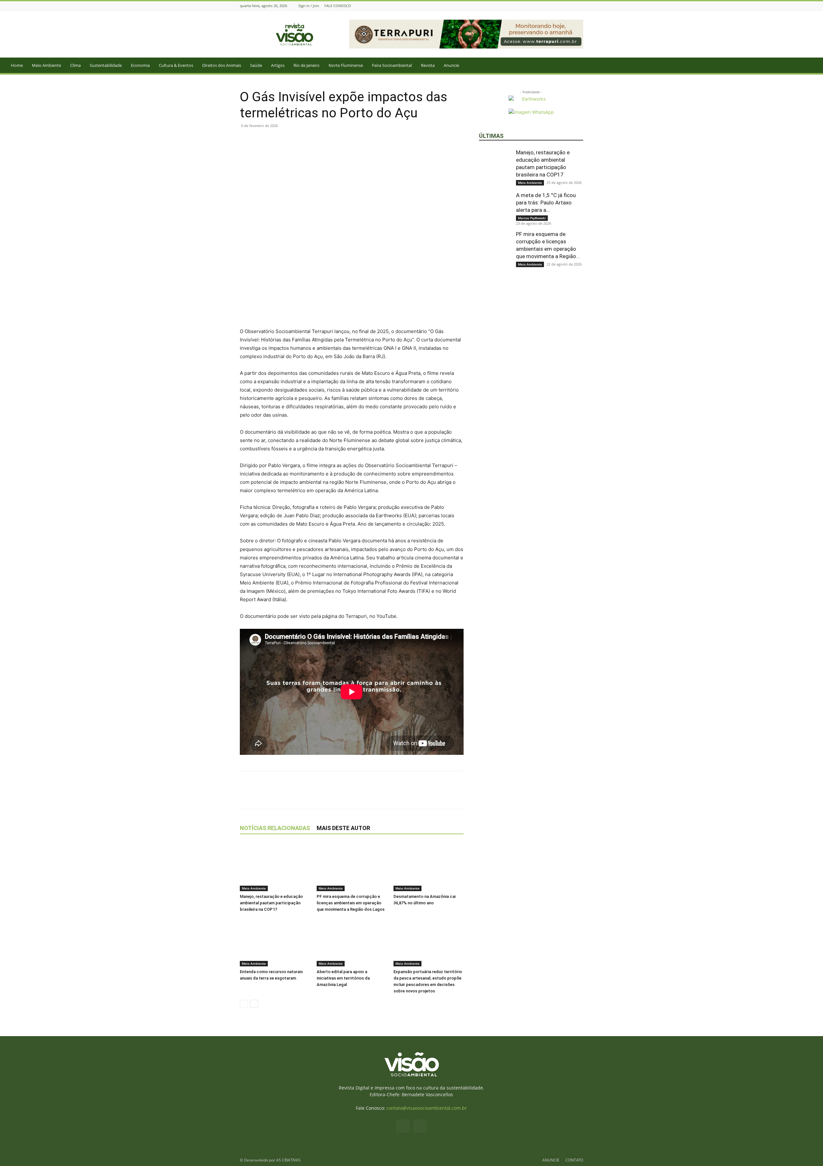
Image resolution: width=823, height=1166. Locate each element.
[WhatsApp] (275, 140)
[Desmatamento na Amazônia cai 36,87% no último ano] (428, 867)
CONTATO (574, 1160)
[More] (320, 140)
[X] (261, 140)
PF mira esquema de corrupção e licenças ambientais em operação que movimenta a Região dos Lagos (350, 903)
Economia (140, 65)
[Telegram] (305, 140)
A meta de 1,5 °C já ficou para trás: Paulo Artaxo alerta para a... (546, 202)
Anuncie (451, 65)
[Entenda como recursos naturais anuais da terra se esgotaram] (275, 942)
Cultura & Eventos (176, 65)
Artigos (278, 65)
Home (17, 65)
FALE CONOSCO (337, 5)
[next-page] (254, 1004)
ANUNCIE (550, 1160)
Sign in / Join (308, 5)
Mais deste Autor (343, 828)
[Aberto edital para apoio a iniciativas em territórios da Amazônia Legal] (352, 942)
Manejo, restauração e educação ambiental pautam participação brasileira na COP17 (271, 903)
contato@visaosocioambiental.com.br (426, 1108)
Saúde (256, 65)
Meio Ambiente (46, 65)
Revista (428, 65)
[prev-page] (244, 1004)
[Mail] (579, 5)
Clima (75, 65)
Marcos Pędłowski (532, 218)
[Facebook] (571, 5)
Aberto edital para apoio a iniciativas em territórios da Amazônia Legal (343, 978)
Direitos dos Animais (221, 65)
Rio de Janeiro (307, 65)
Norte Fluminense (346, 65)
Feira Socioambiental (392, 65)
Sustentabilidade (106, 65)
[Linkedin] (290, 140)
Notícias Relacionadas (275, 828)
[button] (815, 66)
